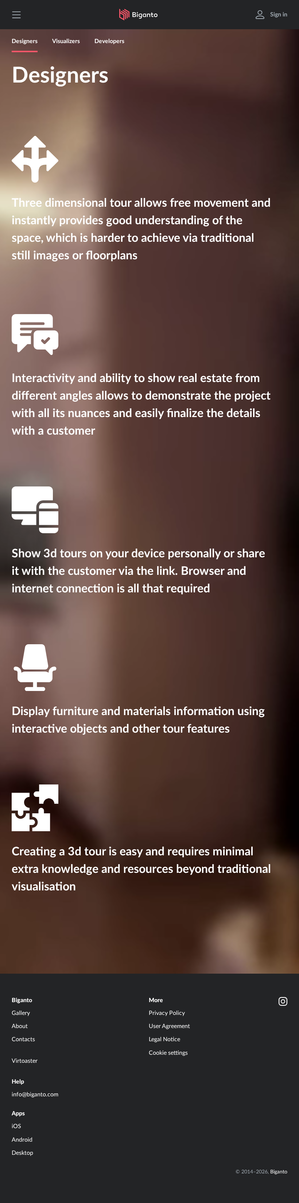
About (20, 1026)
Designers (25, 41)
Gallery (21, 1013)
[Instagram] (283, 1001)
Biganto (22, 1000)
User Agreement (169, 1026)
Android (22, 1140)
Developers (109, 41)
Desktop (22, 1153)
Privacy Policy (167, 1013)
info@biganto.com (35, 1094)
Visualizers (66, 41)
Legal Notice (164, 1039)
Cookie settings (168, 1053)
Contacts (23, 1039)
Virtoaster (25, 1061)
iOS (16, 1126)
